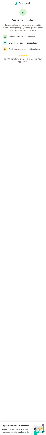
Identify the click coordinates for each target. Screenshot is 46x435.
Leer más (25, 432)
